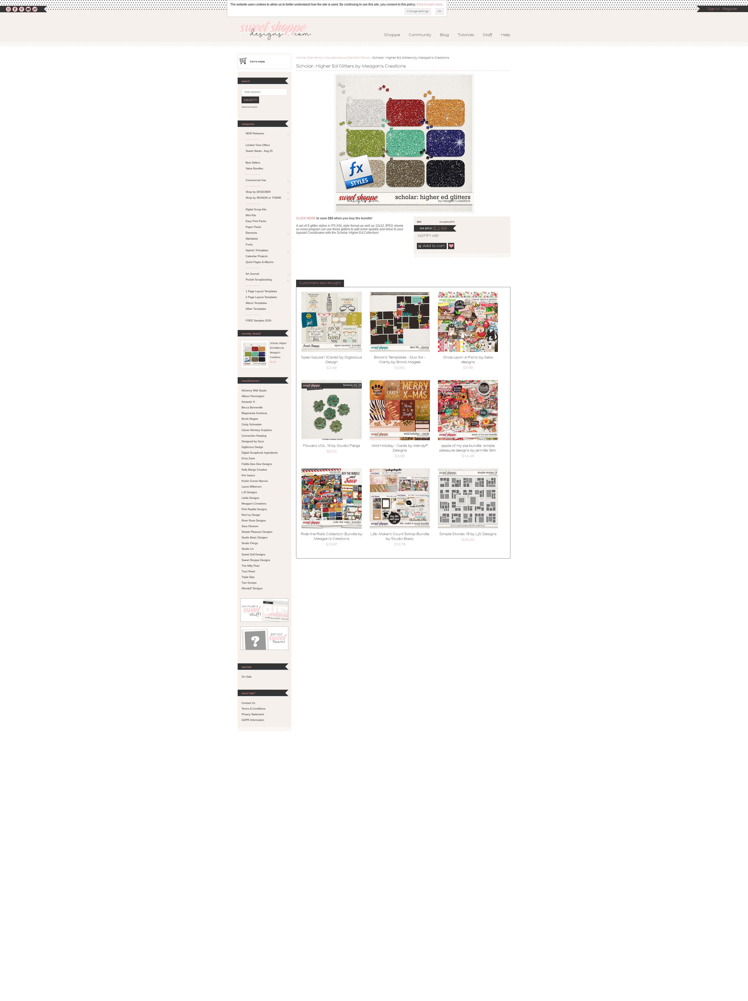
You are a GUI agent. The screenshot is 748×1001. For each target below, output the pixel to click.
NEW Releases (255, 133)
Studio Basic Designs (254, 537)
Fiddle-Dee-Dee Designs (257, 464)
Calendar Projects (257, 256)
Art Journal (252, 273)
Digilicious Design (252, 447)
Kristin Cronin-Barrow (255, 480)
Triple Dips (248, 577)
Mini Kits (251, 215)
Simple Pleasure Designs (257, 531)
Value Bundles (254, 168)
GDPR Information (253, 719)
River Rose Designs (254, 520)
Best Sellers (253, 162)
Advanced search (249, 107)
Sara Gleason (250, 526)
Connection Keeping (254, 435)
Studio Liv (248, 548)
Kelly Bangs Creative (254, 469)
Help (505, 35)
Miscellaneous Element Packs (347, 58)
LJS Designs (249, 492)
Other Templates (256, 308)
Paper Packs (253, 226)
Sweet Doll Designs (253, 554)
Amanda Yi (248, 401)
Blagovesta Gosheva (254, 413)
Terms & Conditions (254, 708)
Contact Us (248, 703)
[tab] (320, 283)
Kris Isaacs (248, 475)
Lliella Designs (250, 497)
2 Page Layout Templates (261, 297)
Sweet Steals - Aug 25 (259, 150)
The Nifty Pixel (250, 565)
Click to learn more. (429, 4)
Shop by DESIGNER (258, 191)
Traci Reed (248, 571)
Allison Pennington (253, 396)
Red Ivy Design (251, 514)
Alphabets (252, 238)
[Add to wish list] (451, 246)
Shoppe (392, 35)
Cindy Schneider (252, 424)
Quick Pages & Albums (259, 262)
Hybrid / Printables (257, 250)
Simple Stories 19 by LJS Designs (468, 534)
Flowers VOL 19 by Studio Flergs (331, 446)
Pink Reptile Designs (254, 509)
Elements (315, 58)
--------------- (253, 139)
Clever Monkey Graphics (257, 430)
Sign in (713, 9)
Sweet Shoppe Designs (256, 560)
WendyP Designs (252, 588)
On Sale (246, 676)
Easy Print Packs (256, 221)
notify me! (425, 236)
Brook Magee (250, 418)
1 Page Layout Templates (261, 291)
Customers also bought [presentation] (320, 283)
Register (729, 9)
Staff (487, 35)
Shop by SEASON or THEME (263, 197)
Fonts (249, 244)
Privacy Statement (253, 714)
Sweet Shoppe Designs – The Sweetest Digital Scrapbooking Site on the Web (278, 30)
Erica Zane (248, 458)
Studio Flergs (250, 543)
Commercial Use (256, 180)
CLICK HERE (306, 218)
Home (300, 58)
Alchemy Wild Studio (254, 390)
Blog (444, 35)
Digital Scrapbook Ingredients (260, 452)
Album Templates (256, 302)
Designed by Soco (253, 441)
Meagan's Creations (254, 503)
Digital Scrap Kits (256, 209)
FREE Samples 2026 (258, 320)
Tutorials (466, 35)
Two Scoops (249, 582)
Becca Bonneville (252, 407)
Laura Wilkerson (252, 486)
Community (420, 35)
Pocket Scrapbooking (259, 279)
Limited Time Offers (258, 145)
